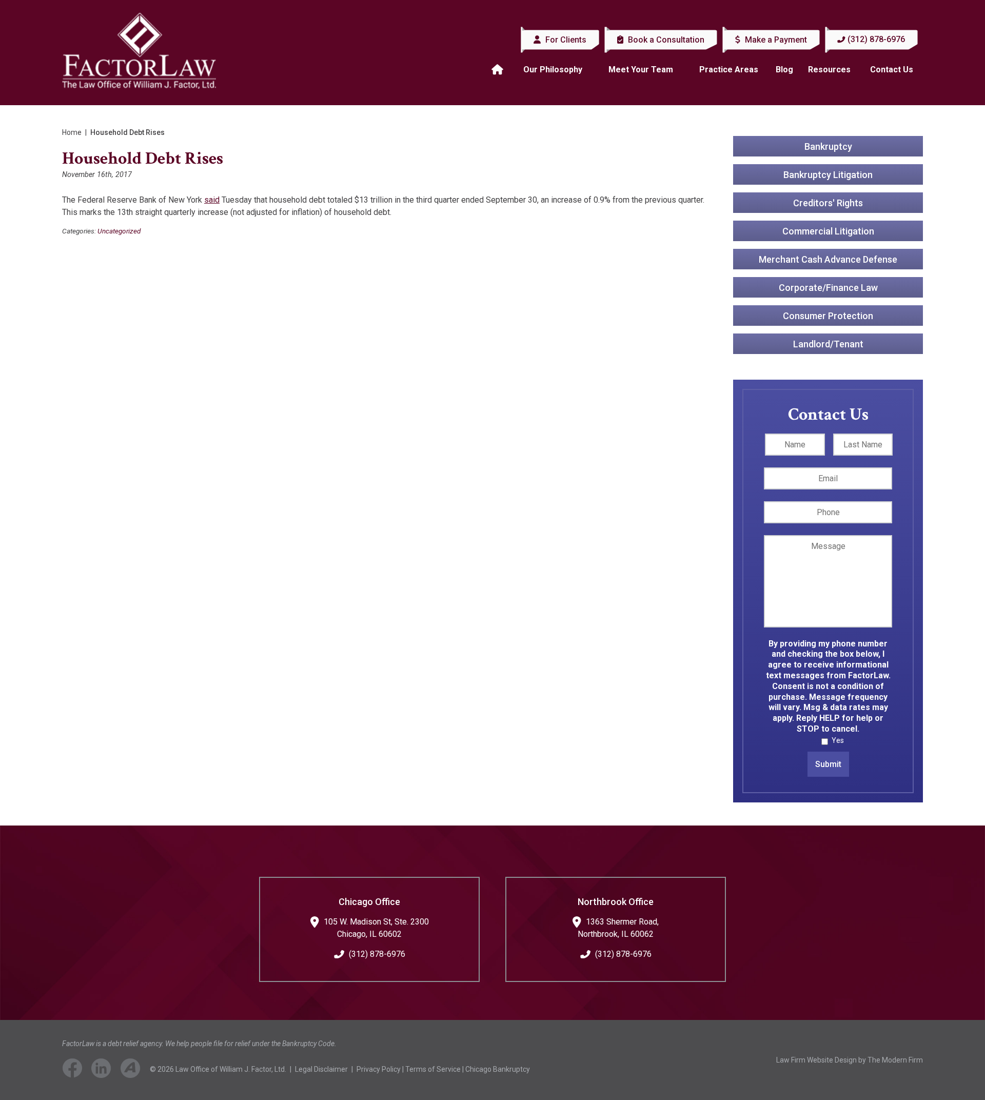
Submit (828, 764)
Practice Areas (728, 69)
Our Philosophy (552, 69)
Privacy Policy (379, 1069)
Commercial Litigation (828, 231)
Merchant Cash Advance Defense (828, 259)
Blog (784, 69)
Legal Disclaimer (321, 1069)
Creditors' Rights (828, 203)
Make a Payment (775, 40)
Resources (829, 69)
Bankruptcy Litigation (828, 174)
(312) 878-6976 (876, 39)
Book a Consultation (665, 40)
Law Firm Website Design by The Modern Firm (849, 1060)
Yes (838, 740)
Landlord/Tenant (828, 344)
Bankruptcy (828, 146)
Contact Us (891, 69)
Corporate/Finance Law (828, 287)
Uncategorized (119, 231)
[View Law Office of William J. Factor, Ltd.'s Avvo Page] (134, 1070)
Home (498, 70)
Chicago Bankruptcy (497, 1069)
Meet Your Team (640, 69)
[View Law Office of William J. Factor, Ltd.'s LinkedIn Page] (105, 1070)
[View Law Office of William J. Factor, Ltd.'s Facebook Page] (76, 1070)
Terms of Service (433, 1069)
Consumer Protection (828, 315)
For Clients (564, 40)
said (212, 200)
